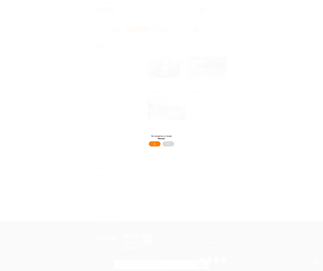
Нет (168, 144)
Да (155, 144)
